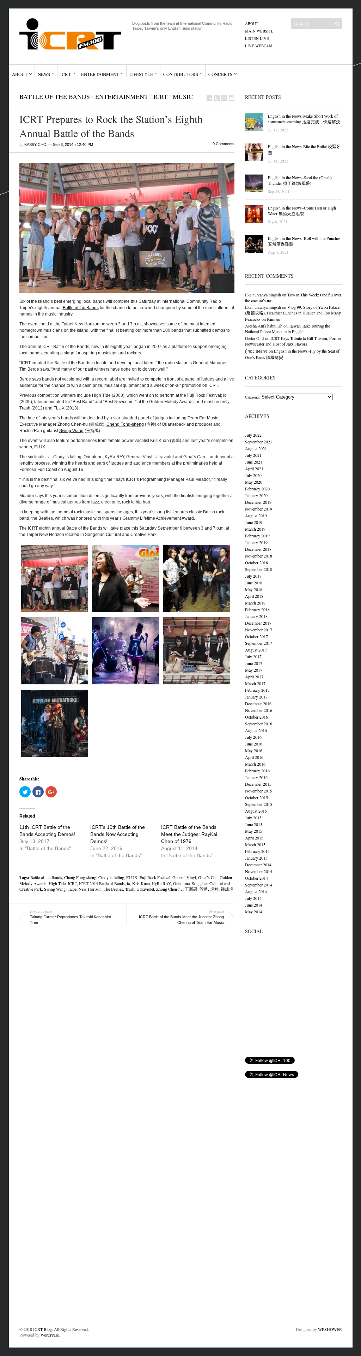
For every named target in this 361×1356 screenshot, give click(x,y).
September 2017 (258, 643)
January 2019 (256, 542)
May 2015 (253, 831)
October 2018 (256, 562)
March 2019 (255, 529)
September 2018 (258, 569)
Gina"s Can (208, 877)
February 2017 (257, 690)
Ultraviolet (145, 889)
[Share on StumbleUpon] (231, 98)
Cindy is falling (111, 877)
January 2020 (256, 495)
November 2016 (258, 710)
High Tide (57, 883)
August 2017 (256, 650)
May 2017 (253, 670)
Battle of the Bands (54, 96)
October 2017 (256, 636)
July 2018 (253, 576)
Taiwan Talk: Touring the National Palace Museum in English (287, 328)
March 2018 (255, 603)
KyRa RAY (161, 883)
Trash (129, 889)
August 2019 (256, 515)
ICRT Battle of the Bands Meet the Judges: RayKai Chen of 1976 (189, 834)
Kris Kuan (141, 883)
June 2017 (253, 663)
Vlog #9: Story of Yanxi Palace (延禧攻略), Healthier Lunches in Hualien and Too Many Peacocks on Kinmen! (293, 313)
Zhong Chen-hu (169, 889)
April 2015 (254, 838)
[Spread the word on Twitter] (217, 98)
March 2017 (255, 683)
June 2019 (253, 522)
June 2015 (253, 824)
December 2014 (258, 864)
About (251, 23)
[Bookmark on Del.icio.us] (224, 98)
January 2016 (256, 777)
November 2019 (258, 509)
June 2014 (253, 905)
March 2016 (255, 764)
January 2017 (256, 697)
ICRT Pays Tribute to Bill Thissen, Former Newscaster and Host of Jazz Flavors (293, 341)
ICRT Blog (42, 1329)
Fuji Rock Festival (155, 877)
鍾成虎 (227, 889)
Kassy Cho (35, 144)
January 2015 (256, 858)
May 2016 (253, 750)
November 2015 (258, 791)
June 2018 (253, 582)
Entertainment (100, 74)
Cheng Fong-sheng (125, 424)
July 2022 (253, 435)
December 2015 (258, 784)
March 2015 (255, 844)
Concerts (220, 74)
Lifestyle (141, 74)
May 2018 (253, 589)
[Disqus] (121, 1031)
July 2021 (253, 455)
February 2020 (257, 488)
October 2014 (256, 878)
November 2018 (258, 556)
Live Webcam (259, 45)
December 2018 (258, 549)
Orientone (181, 883)
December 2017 (258, 623)
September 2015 (258, 804)
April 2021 (254, 468)
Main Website (259, 31)
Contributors (180, 74)
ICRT (65, 74)
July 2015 (253, 817)
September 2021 (258, 441)
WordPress (50, 1335)
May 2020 (253, 482)
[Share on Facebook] (209, 98)
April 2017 (254, 676)
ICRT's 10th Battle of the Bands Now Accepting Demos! (117, 834)
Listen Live (257, 38)
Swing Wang (71, 430)
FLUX (131, 877)
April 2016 (254, 757)
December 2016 (258, 703)
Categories (252, 397)
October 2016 (256, 717)
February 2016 (257, 770)
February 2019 (257, 535)
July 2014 (253, 898)
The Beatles (113, 889)
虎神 (214, 889)
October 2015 (256, 797)
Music (183, 96)
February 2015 (257, 851)
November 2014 (258, 871)
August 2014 (256, 891)
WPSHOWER (330, 1329)
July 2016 (253, 737)
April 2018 (254, 596)
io (128, 883)
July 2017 (253, 656)
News (44, 74)
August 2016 (256, 730)
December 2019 (258, 502)
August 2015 (256, 811)
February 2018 (257, 609)
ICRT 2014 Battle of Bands (102, 883)
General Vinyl (184, 877)
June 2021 (253, 462)
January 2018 (256, 616)
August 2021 (256, 448)
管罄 (204, 889)
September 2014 (258, 885)
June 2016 (253, 744)
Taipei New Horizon (85, 889)
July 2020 (253, 475)
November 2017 (258, 629)
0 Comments (223, 144)
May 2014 (253, 911)
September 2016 (258, 723)
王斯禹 (191, 889)
